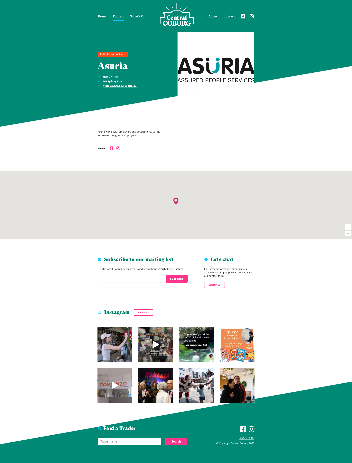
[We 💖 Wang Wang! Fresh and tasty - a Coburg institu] (237, 385)
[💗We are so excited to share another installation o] (114, 385)
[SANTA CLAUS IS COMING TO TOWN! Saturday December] (196, 385)
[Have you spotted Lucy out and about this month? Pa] (114, 344)
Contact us (214, 284)
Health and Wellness (114, 54)
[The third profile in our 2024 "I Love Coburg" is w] (155, 344)
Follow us (143, 312)
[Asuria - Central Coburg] (177, 14)
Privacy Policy (246, 437)
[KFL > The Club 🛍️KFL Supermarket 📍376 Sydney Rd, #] (196, 344)
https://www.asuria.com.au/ (120, 86)
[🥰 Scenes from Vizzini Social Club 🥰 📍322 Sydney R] (155, 385)
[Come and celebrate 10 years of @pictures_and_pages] (237, 344)
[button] (176, 195)
